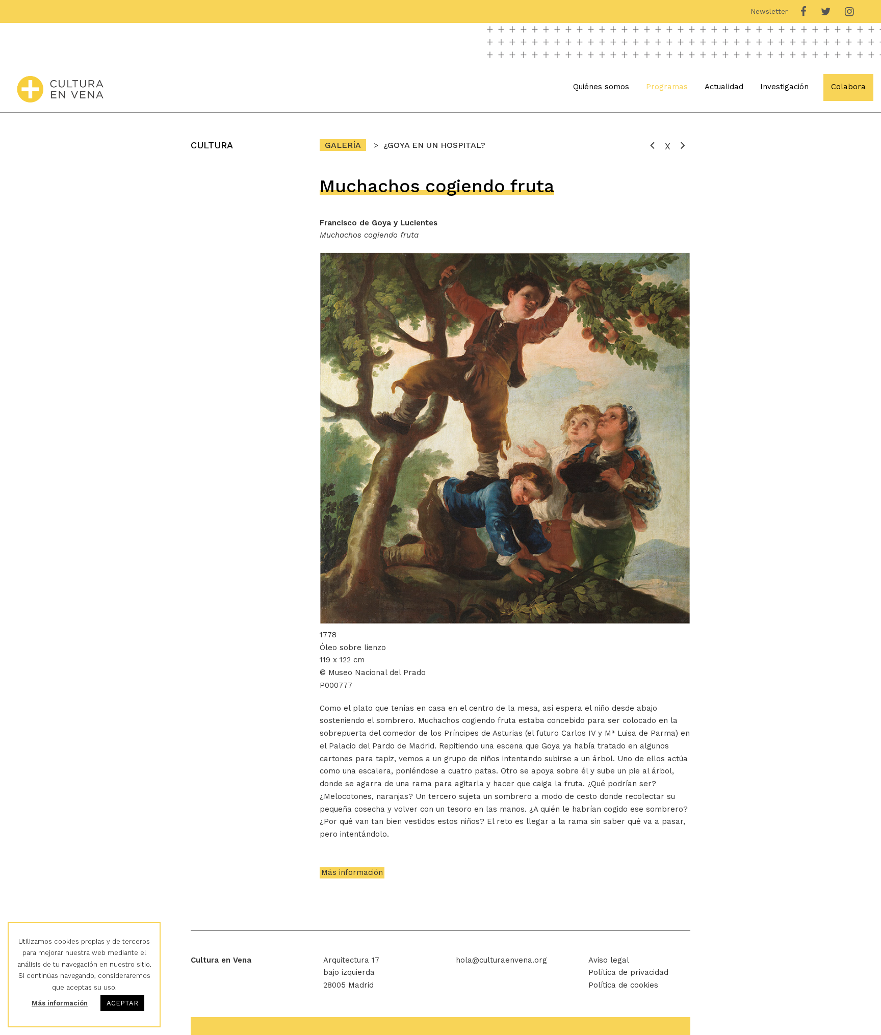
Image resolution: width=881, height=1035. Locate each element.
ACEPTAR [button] (122, 1003)
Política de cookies (623, 985)
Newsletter (769, 11)
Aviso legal (608, 960)
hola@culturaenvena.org (501, 960)
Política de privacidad (628, 972)
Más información (352, 872)
